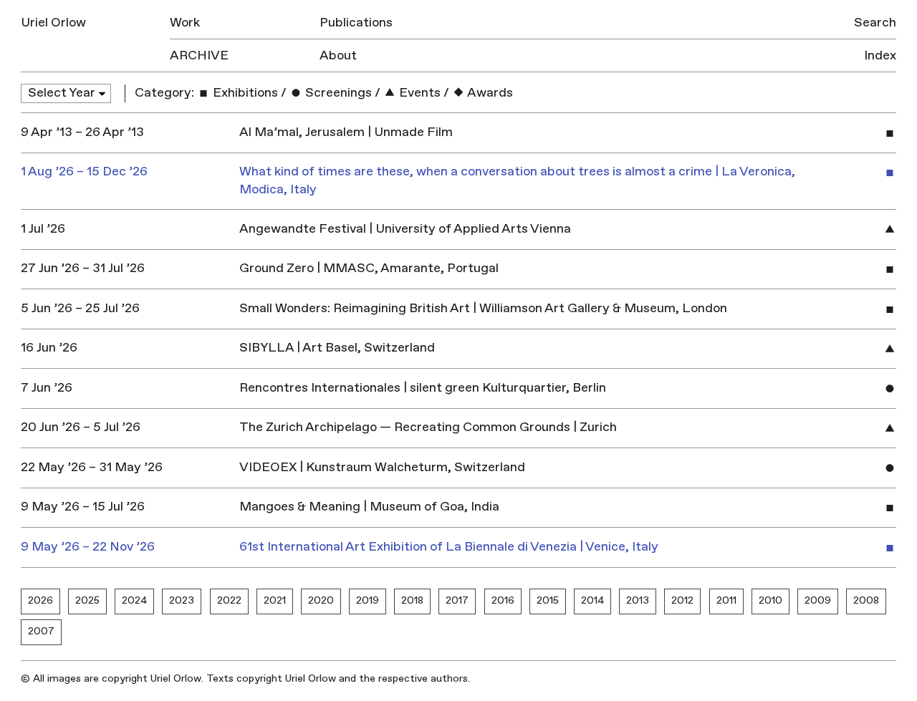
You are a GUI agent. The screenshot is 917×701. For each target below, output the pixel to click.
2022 (229, 600)
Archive (199, 55)
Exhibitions (244, 92)
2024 (134, 600)
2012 (682, 600)
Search (875, 22)
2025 (87, 600)
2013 (637, 600)
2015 (548, 600)
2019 (367, 600)
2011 (726, 600)
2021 (275, 600)
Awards (489, 92)
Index (880, 55)
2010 (770, 600)
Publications (356, 22)
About (338, 55)
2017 (457, 600)
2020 (321, 600)
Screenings (337, 92)
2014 (592, 600)
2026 (40, 600)
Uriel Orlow (53, 22)
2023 (181, 600)
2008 (866, 600)
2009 (818, 600)
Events (418, 92)
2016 (502, 600)
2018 (412, 600)
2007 (41, 631)
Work (185, 22)
